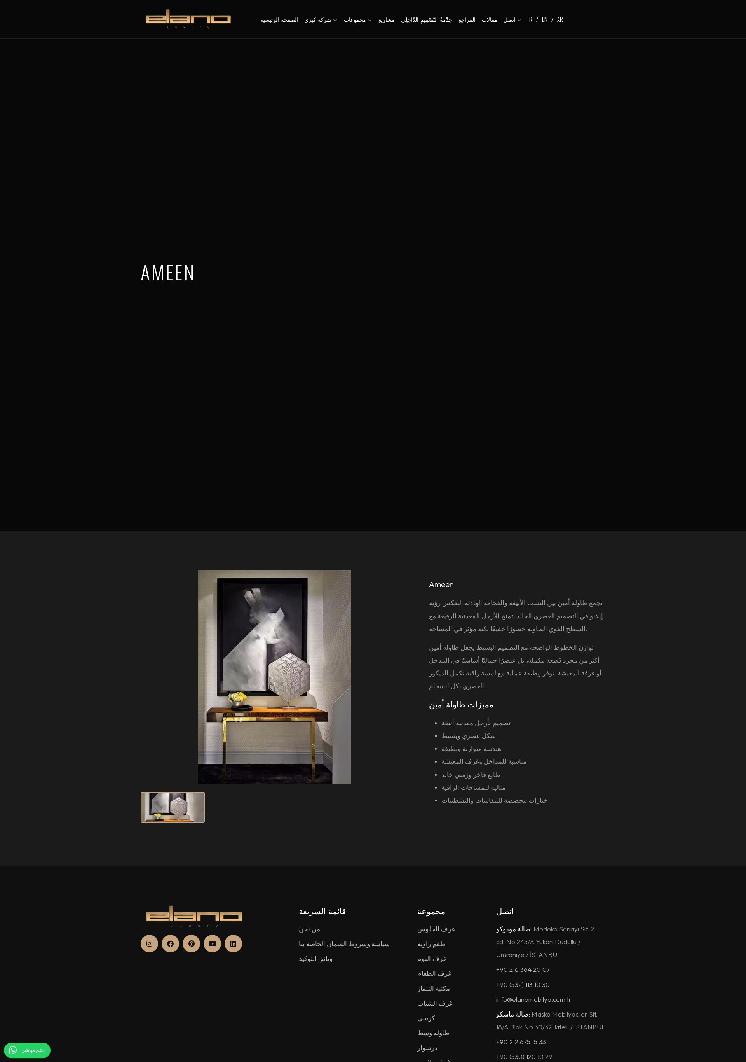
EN (544, 19)
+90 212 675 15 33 (521, 1042)
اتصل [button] (511, 19)
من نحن (309, 929)
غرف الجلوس (436, 929)
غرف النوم (431, 958)
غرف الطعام (434, 973)
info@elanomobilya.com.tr (534, 999)
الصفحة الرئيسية (279, 19)
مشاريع (386, 19)
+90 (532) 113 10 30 (523, 984)
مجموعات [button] (356, 19)
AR (560, 19)
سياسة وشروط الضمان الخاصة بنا (344, 944)
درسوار (427, 1047)
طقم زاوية (431, 944)
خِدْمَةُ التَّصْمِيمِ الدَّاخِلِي (426, 19)
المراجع (467, 19)
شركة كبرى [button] (318, 19)
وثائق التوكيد (316, 958)
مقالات (489, 19)
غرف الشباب (435, 1003)
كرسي (426, 1018)
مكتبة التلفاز (433, 988)
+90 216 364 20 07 (523, 969)
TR (529, 19)
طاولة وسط (433, 1033)
